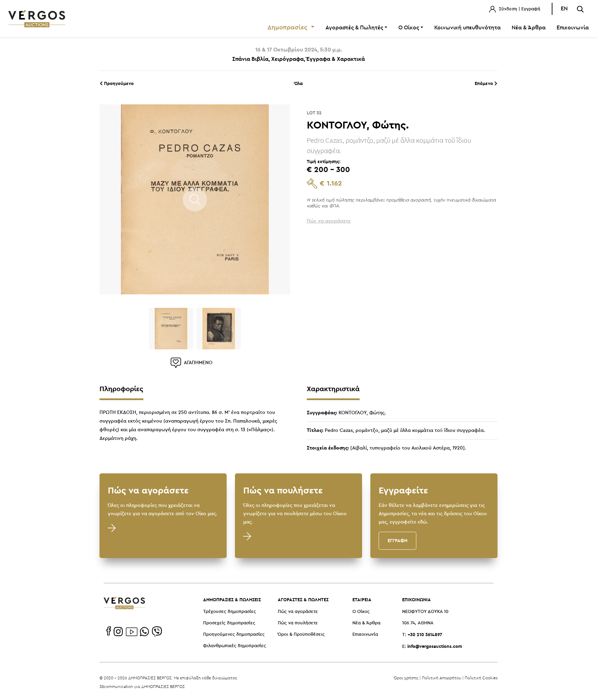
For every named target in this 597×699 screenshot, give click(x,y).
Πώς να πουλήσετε (298, 623)
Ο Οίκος (361, 612)
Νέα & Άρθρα (529, 27)
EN (564, 8)
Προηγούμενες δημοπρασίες (234, 634)
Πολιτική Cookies (481, 677)
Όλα (298, 83)
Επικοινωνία (573, 27)
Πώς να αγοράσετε (298, 612)
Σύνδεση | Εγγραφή (519, 9)
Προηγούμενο (118, 83)
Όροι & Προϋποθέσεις (301, 634)
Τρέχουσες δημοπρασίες (229, 612)
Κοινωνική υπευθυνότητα (467, 27)
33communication (116, 686)
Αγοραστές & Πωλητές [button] (354, 27)
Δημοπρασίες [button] (288, 27)
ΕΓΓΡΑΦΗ (397, 540)
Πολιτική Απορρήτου (441, 677)
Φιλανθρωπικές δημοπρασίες (234, 646)
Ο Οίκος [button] (408, 27)
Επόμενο (484, 83)
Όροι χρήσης (406, 677)
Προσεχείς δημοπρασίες (229, 623)
